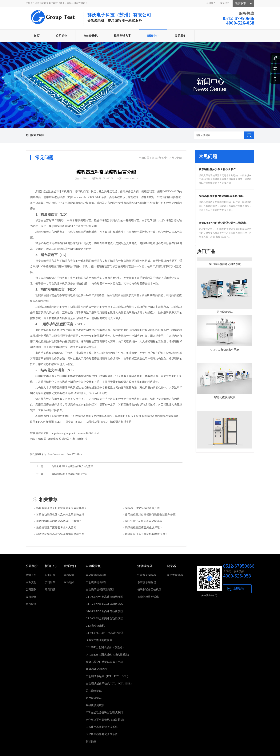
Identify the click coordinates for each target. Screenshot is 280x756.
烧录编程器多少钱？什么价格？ (217, 169)
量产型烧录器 (175, 575)
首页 (37, 35)
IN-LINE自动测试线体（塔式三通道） (108, 654)
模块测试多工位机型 (149, 589)
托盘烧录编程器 (146, 575)
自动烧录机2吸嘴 (96, 575)
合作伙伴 (31, 604)
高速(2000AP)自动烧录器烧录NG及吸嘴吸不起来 (227, 222)
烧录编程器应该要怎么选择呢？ (143, 527)
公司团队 (31, 589)
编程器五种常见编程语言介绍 (142, 508)
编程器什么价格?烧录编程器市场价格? (221, 196)
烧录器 (171, 566)
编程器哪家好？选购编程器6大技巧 (69, 474)
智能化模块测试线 (148, 596)
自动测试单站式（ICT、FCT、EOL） (108, 676)
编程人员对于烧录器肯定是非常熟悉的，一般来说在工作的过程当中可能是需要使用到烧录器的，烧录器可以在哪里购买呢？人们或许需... (225, 179)
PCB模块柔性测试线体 (99, 640)
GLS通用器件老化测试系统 (102, 727)
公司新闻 (50, 582)
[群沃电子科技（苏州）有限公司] (52, 11)
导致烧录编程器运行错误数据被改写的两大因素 (64, 534)
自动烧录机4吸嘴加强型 (100, 589)
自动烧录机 (90, 35)
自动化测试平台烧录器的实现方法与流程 (72, 466)
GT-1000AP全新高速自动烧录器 (104, 596)
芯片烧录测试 (94, 690)
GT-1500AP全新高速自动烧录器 (104, 604)
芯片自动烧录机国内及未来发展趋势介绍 (60, 514)
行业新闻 (50, 575)
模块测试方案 (122, 35)
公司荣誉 (31, 596)
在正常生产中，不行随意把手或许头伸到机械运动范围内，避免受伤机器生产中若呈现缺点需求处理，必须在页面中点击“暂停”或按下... (225, 233)
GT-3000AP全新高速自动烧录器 (104, 618)
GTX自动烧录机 (95, 625)
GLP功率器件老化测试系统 (102, 734)
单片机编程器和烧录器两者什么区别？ (59, 521)
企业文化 (31, 582)
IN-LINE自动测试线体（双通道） (105, 647)
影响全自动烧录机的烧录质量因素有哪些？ (61, 508)
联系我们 (224, 3)
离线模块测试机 (95, 705)
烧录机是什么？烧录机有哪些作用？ (146, 534)
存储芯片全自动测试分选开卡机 (104, 661)
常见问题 (177, 157)
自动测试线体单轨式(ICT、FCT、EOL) (109, 683)
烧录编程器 (145, 566)
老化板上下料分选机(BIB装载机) (105, 719)
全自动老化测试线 (96, 669)
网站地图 (69, 582)
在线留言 (69, 575)
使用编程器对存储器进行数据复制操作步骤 (150, 514)
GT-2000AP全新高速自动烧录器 (143, 521)
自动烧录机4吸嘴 (96, 582)
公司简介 (211, 3)
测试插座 (91, 741)
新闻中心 (153, 35)
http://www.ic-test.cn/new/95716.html (65, 454)
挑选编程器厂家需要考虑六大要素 (56, 527)
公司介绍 (31, 575)
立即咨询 (239, 588)
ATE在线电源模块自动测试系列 (104, 712)
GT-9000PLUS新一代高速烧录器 (104, 633)
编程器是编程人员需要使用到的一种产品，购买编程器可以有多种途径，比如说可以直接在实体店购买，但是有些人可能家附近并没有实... (225, 206)
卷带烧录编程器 (146, 582)
